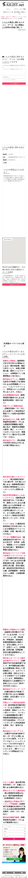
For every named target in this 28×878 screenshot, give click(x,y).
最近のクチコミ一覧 (8, 12)
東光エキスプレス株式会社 (14, 790)
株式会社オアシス (10, 379)
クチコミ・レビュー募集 (20, 9)
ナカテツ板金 (8, 524)
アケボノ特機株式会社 (12, 537)
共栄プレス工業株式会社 (13, 406)
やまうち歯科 (8, 782)
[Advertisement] (14, 42)
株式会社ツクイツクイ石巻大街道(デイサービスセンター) (14, 555)
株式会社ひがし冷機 (11, 419)
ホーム (8, 9)
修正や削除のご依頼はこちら (20, 12)
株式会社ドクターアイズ (13, 731)
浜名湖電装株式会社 (11, 395)
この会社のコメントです (14, 284)
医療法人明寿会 (9, 361)
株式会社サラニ (9, 440)
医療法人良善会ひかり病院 (14, 629)
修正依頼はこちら (19, 875)
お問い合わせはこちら (9, 875)
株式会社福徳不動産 (11, 817)
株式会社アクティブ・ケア (14, 689)
